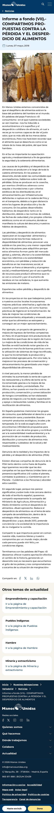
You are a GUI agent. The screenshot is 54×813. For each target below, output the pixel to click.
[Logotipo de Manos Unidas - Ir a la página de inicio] (14, 5)
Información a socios (13, 785)
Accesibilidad (34, 785)
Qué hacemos (11, 733)
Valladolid (7, 689)
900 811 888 (8, 776)
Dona (40, 808)
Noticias (9, 11)
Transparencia (10, 799)
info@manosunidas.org (14, 767)
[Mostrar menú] (49, 4)
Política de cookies (38, 794)
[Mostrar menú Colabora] (50, 747)
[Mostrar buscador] (42, 4)
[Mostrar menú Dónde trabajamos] (50, 740)
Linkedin (28, 720)
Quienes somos (12, 727)
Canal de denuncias (30, 799)
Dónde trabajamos (14, 740)
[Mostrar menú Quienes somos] (50, 727)
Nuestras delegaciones (25, 684)
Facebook (3, 720)
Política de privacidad (14, 794)
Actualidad (9, 753)
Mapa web (7, 789)
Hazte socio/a (14, 808)
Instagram (14, 720)
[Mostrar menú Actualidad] (50, 753)
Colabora (8, 746)
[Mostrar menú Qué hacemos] (50, 734)
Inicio (5, 684)
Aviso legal (21, 789)
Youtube (21, 720)
